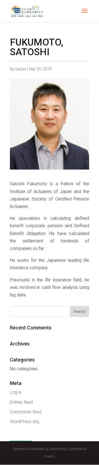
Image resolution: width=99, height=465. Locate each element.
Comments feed (25, 411)
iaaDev (20, 69)
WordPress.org (24, 421)
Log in (15, 392)
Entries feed (21, 402)
